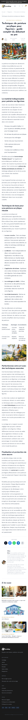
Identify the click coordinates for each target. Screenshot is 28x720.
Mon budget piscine (7, 678)
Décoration (4, 664)
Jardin (3, 662)
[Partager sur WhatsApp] (14, 543)
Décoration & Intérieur (19, 12)
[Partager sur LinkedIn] (18, 543)
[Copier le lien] (22, 543)
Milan (6, 40)
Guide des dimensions (7, 690)
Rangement (4, 671)
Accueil (3, 12)
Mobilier (4, 666)
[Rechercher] (19, 6)
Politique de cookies (7, 704)
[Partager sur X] (5, 543)
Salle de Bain (5, 669)
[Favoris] (22, 6)
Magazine (9, 12)
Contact (4, 688)
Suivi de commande (7, 692)
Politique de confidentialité (8, 702)
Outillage (4, 660)
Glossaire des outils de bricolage (10, 681)
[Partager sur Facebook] (10, 543)
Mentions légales (6, 699)
